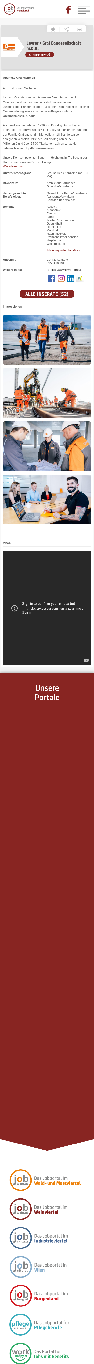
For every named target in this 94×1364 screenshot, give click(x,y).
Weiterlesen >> (13, 166)
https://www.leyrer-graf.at (66, 270)
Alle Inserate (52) (39, 55)
